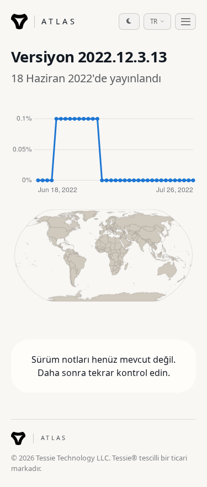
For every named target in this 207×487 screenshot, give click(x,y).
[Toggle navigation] (185, 21)
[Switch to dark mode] (129, 21)
